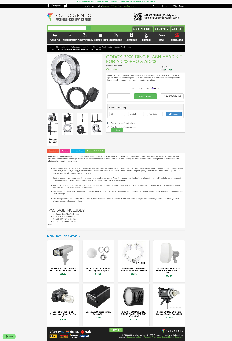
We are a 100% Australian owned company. (119, 6)
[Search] (88, 28)
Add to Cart (146, 96)
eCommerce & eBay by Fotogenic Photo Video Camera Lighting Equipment (154, 337)
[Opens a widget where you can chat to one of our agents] (9, 337)
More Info (55, 268)
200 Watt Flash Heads (122, 47)
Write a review (111, 69)
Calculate (174, 114)
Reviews (90, 151)
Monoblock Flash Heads (102, 47)
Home (51, 47)
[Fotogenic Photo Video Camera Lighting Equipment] (69, 13)
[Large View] (52, 118)
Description (53, 151)
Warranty (65, 151)
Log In (157, 6)
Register (167, 6)
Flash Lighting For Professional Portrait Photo (73, 47)
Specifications (77, 151)
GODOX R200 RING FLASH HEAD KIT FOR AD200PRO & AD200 (76, 49)
